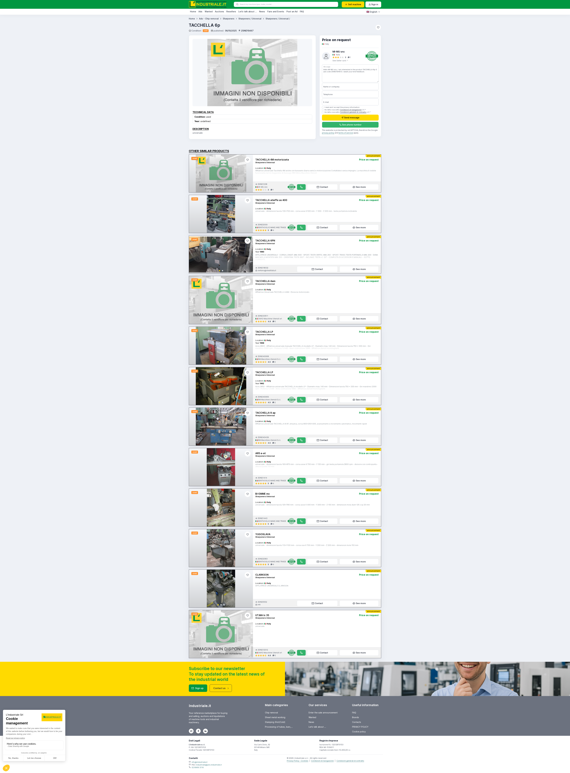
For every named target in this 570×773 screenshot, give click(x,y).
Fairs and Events (275, 11)
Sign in (374, 4)
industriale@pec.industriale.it (209, 765)
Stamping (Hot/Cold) (275, 722)
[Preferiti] (378, 27)
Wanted (209, 11)
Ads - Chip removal (209, 18)
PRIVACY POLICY (360, 727)
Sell (354, 4)
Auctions (219, 11)
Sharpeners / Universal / (278, 18)
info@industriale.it (199, 762)
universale (260, 626)
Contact (324, 187)
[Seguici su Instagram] (191, 731)
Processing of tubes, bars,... (279, 727)
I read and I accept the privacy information (342, 107)
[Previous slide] (193, 254)
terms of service (345, 133)
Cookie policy (359, 731)
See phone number (351, 125)
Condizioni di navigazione (350, 110)
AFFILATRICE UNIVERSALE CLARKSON (271, 586)
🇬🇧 (371, 11)
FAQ (302, 11)
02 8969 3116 (198, 767)
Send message (351, 117)
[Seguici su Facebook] (198, 731)
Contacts (356, 722)
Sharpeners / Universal (249, 18)
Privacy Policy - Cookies (297, 761)
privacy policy (328, 133)
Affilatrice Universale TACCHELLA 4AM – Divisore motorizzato (282, 292)
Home (193, 11)
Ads (200, 11)
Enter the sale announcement (323, 712)
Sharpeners (228, 18)
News (262, 11)
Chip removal (271, 712)
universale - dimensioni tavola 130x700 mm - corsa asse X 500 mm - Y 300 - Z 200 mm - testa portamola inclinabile (306, 211)
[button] (219, 270)
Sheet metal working (275, 717)
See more (361, 187)
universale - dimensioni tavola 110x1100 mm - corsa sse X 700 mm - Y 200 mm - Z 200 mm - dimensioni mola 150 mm (306, 545)
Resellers (231, 11)
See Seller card (339, 60)
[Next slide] (248, 254)
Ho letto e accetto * (345, 110)
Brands (355, 717)
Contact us (219, 688)
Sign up (199, 688)
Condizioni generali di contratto (353, 112)
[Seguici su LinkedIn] (205, 731)
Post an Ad (291, 11)
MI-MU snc (338, 51)
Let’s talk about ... (247, 11)
